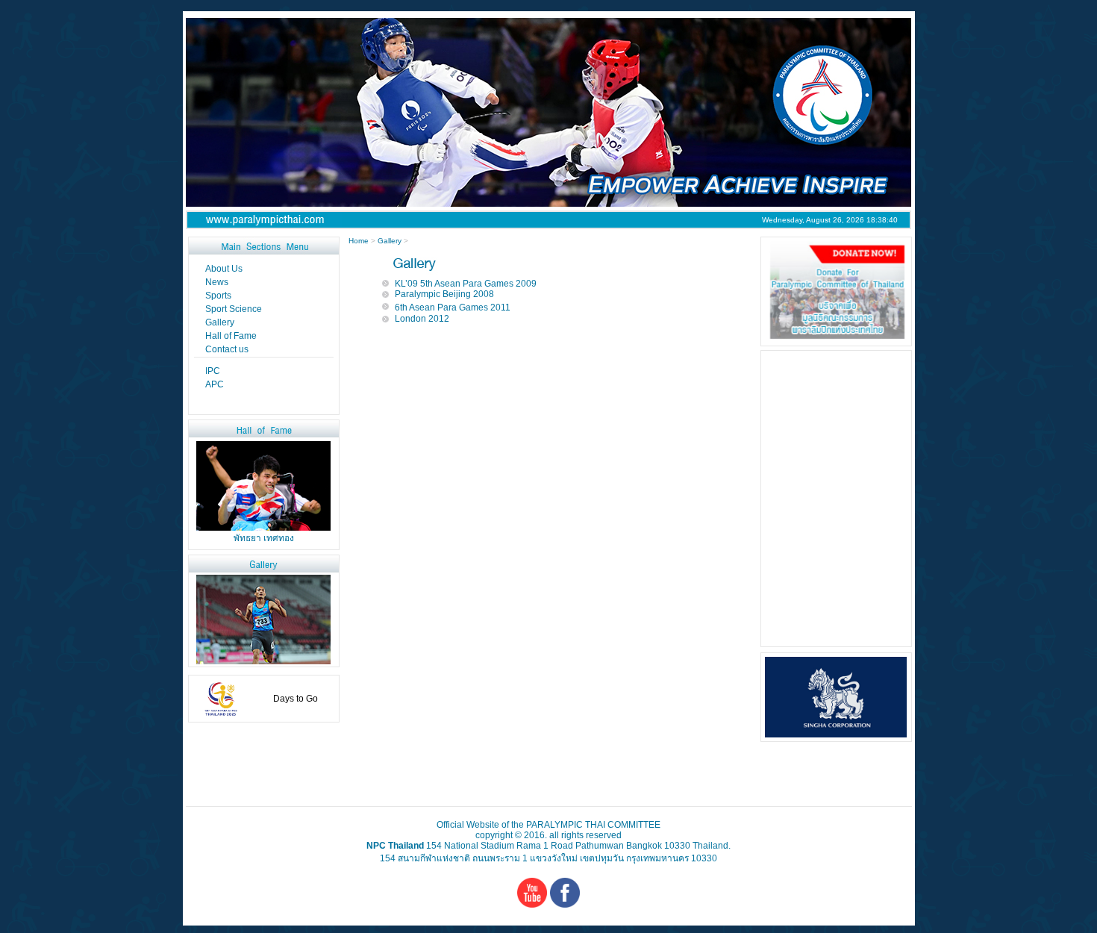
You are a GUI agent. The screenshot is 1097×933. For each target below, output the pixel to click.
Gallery (389, 241)
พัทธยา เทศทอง (264, 538)
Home (360, 241)
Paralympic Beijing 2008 (444, 294)
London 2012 (422, 318)
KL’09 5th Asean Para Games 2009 (466, 283)
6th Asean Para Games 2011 (452, 307)
